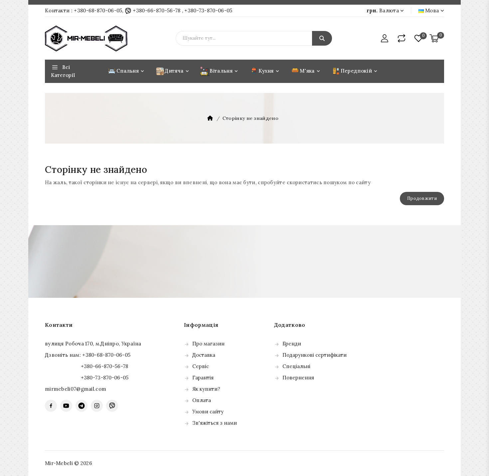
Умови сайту (208, 411)
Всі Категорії (63, 71)
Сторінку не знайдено (250, 118)
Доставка (203, 355)
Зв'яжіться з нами (214, 423)
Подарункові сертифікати (314, 355)
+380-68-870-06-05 (98, 10)
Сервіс (200, 366)
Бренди (291, 343)
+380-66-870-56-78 (156, 10)
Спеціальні (296, 366)
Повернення (298, 377)
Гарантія (203, 377)
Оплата (201, 400)
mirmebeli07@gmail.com (75, 389)
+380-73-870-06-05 (208, 10)
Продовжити (422, 198)
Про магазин (208, 343)
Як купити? (206, 389)
